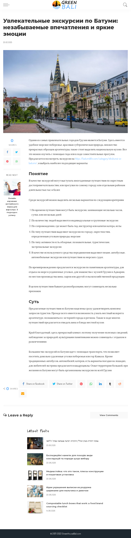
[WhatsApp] (16, 161)
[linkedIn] (100, 384)
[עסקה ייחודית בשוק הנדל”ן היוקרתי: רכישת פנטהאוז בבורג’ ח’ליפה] (35, 443)
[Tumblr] (110, 384)
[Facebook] (7, 152)
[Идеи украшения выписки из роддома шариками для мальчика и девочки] (35, 491)
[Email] (23, 393)
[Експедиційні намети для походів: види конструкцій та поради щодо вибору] (35, 459)
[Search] (124, 5)
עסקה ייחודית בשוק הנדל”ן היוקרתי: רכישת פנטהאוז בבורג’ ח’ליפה (72, 441)
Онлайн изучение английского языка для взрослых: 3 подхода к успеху (12, 206)
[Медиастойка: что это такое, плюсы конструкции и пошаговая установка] (35, 475)
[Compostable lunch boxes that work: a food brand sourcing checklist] (35, 507)
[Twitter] (16, 152)
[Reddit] (120, 384)
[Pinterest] (7, 161)
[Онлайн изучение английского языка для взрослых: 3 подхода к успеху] (12, 187)
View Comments (109, 415)
